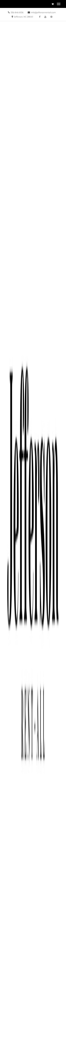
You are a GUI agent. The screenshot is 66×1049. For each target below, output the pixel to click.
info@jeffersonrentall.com (43, 12)
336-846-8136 (17, 12)
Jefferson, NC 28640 (23, 17)
